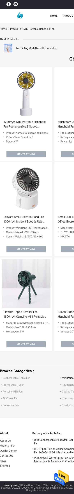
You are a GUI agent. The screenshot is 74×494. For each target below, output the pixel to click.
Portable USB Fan (13, 391)
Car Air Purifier (11, 405)
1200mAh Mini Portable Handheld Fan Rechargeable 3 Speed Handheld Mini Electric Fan (24, 124)
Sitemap (5, 465)
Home (53, 15)
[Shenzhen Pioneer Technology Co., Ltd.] (20, 15)
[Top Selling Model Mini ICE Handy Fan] (8, 48)
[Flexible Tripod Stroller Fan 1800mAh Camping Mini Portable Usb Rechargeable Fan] (26, 283)
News (3, 460)
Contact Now (26, 154)
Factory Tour (7, 445)
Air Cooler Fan (10, 398)
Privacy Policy (12, 485)
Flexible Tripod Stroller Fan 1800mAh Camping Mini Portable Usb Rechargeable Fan (24, 314)
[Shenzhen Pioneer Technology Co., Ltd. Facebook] (8, 4)
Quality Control (8, 450)
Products (15, 28)
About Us (5, 440)
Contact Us (6, 455)
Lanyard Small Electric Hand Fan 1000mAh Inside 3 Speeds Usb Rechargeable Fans (23, 219)
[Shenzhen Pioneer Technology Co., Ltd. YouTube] (15, 4)
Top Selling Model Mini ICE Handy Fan (36, 48)
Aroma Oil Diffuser (13, 384)
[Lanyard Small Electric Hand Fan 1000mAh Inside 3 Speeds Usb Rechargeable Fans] (26, 188)
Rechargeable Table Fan (16, 378)
